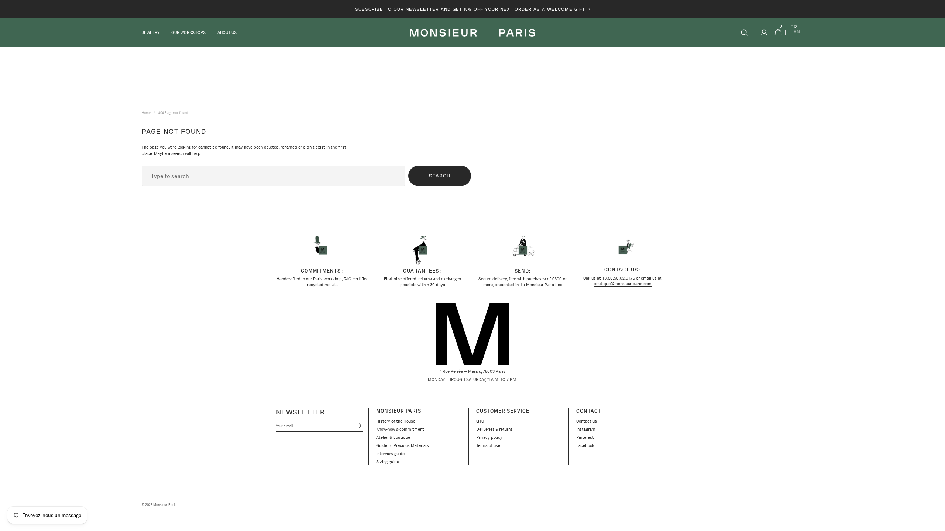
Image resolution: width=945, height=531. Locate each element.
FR (793, 27)
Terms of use (488, 445)
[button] (744, 32)
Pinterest (585, 437)
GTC (480, 421)
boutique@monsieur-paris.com (623, 283)
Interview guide (390, 453)
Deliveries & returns (494, 429)
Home (146, 113)
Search (439, 175)
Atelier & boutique (393, 437)
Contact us (586, 421)
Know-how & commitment (400, 429)
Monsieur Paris (164, 505)
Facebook (585, 445)
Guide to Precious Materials (402, 445)
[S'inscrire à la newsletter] (358, 425)
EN (796, 32)
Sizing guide (387, 461)
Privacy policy (489, 437)
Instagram (585, 429)
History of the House (395, 421)
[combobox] (273, 176)
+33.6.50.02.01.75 (618, 278)
